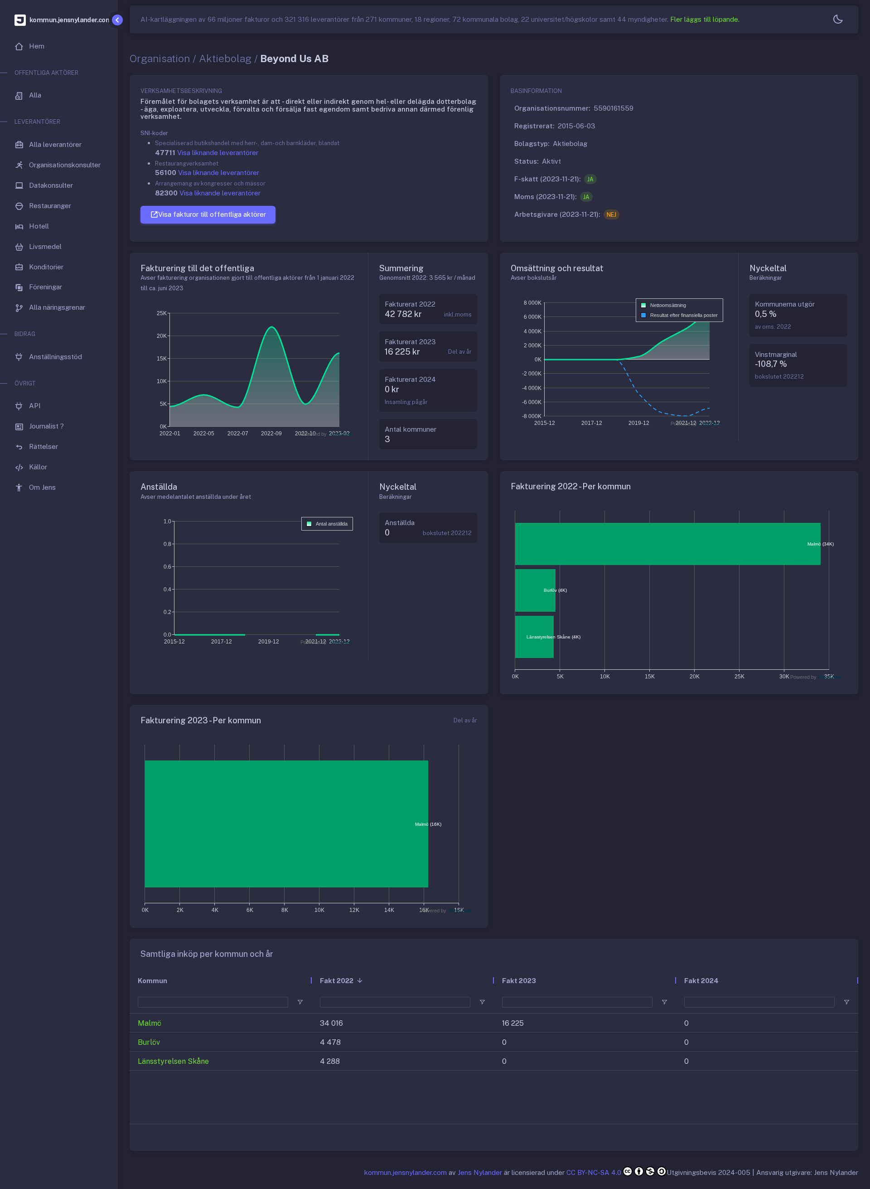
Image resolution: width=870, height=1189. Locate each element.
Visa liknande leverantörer (217, 152)
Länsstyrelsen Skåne (173, 1061)
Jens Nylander (480, 1172)
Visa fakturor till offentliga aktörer (212, 214)
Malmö (149, 1023)
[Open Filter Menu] (300, 1002)
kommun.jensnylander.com (405, 1172)
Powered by (326, 434)
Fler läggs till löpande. (705, 19)
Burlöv (149, 1042)
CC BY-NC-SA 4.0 (593, 1172)
